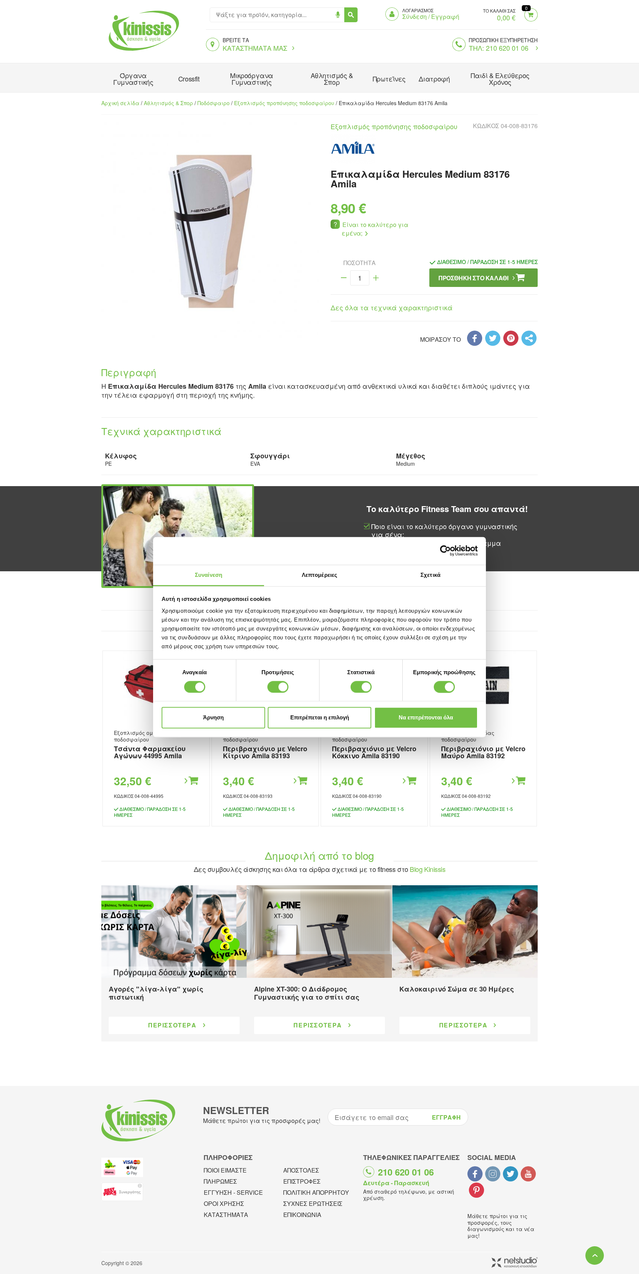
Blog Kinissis (427, 869)
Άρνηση (213, 718)
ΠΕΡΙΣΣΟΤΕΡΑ (172, 1025)
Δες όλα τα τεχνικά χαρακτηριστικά (392, 307)
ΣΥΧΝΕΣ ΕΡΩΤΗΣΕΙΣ (312, 1203)
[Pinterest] (510, 338)
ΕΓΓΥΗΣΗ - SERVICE (233, 1192)
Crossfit (188, 78)
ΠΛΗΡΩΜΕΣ (220, 1181)
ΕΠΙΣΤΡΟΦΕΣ (302, 1181)
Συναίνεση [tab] (208, 575)
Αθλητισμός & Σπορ (332, 78)
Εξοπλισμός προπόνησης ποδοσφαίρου (284, 103)
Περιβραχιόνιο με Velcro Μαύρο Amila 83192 (483, 752)
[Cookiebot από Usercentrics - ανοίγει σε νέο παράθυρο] (445, 550)
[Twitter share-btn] (492, 338)
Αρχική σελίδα (120, 103)
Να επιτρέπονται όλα (426, 718)
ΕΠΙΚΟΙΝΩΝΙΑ (302, 1214)
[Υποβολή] (351, 14)
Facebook (475, 1173)
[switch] (277, 687)
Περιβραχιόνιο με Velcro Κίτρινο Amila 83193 (265, 752)
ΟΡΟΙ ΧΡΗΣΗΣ (224, 1203)
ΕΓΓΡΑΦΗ (446, 1117)
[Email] (529, 338)
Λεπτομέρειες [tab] (319, 575)
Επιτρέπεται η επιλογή (319, 718)
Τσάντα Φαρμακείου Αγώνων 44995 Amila (150, 752)
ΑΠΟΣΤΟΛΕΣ (301, 1170)
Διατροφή (434, 78)
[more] (376, 278)
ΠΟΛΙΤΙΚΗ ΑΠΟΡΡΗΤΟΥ (316, 1192)
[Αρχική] (142, 51)
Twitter (510, 1173)
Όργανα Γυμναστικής (133, 78)
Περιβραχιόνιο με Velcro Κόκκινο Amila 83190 (374, 752)
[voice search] (338, 14)
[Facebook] (474, 338)
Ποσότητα (360, 263)
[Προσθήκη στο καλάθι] (190, 781)
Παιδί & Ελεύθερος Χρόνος (500, 78)
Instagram (492, 1173)
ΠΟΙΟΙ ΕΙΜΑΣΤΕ (225, 1170)
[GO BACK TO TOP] (594, 1255)
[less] (343, 278)
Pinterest (476, 1190)
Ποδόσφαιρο (213, 103)
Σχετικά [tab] (430, 575)
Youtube (528, 1173)
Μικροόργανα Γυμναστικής (251, 78)
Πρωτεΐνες (389, 78)
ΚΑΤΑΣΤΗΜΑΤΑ (226, 1214)
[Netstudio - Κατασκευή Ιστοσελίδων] (514, 1263)
